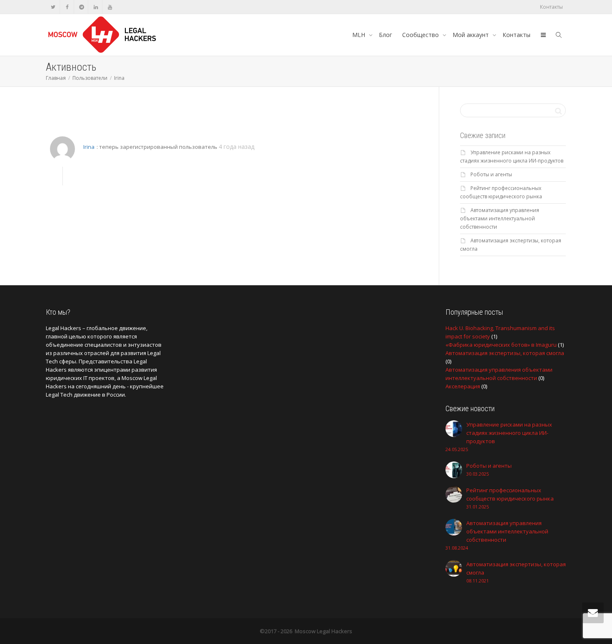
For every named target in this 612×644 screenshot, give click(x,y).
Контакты (551, 6)
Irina (89, 147)
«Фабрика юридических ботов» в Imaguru (501, 344)
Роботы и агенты (491, 174)
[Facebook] (67, 7)
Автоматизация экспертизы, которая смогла (504, 353)
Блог (385, 35)
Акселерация (462, 386)
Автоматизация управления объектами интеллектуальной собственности (499, 218)
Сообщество (421, 35)
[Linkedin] (95, 7)
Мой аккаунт (471, 35)
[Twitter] (53, 7)
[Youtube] (110, 7)
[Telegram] (81, 7)
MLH (359, 35)
